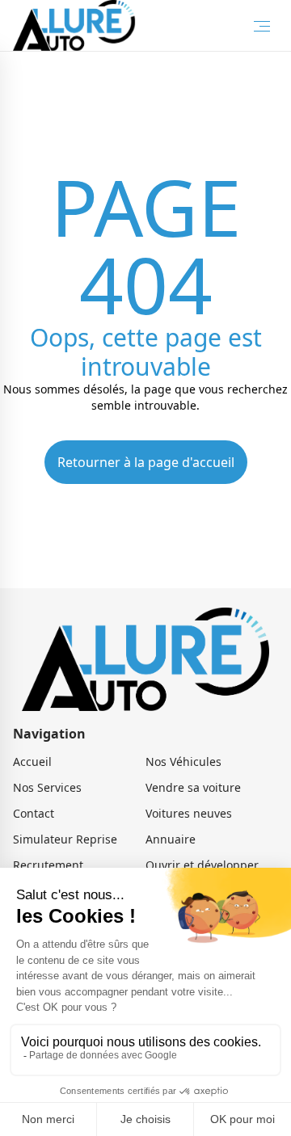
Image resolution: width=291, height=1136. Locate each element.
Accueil (32, 761)
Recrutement (48, 865)
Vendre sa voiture (193, 787)
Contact (33, 813)
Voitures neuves (189, 813)
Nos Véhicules (183, 761)
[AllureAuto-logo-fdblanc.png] (74, 25)
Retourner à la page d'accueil (145, 462)
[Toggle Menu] (262, 26)
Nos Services (47, 787)
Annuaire (171, 839)
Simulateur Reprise (65, 839)
